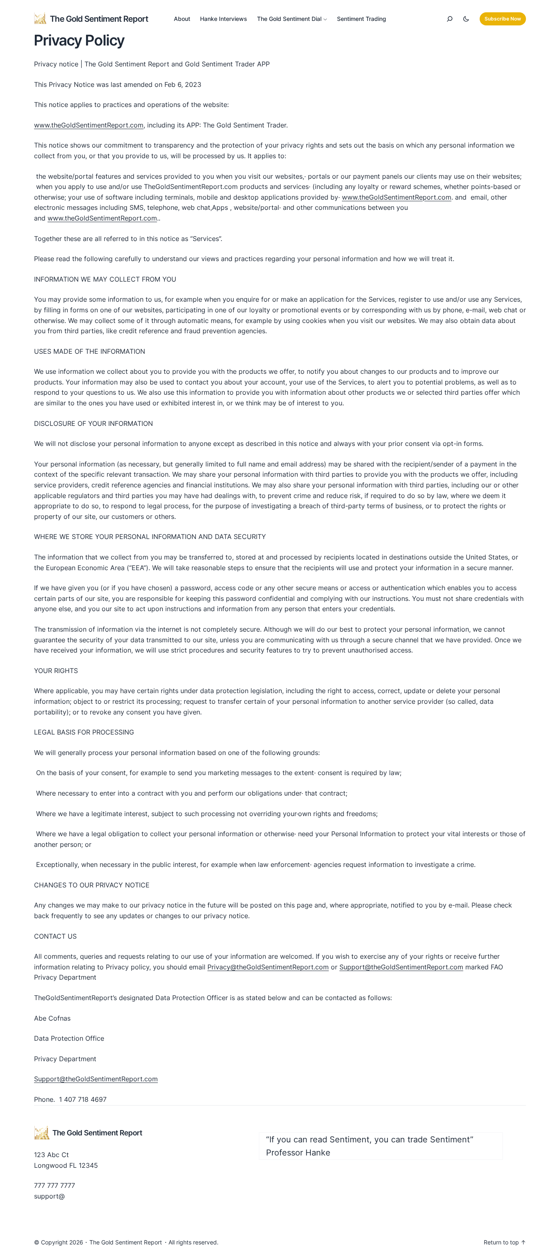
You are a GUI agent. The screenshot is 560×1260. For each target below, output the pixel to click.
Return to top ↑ (505, 1242)
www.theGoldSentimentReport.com (88, 125)
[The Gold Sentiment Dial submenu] (325, 19)
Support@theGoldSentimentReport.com (401, 967)
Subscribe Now (503, 19)
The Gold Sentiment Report (99, 19)
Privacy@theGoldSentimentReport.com (268, 967)
